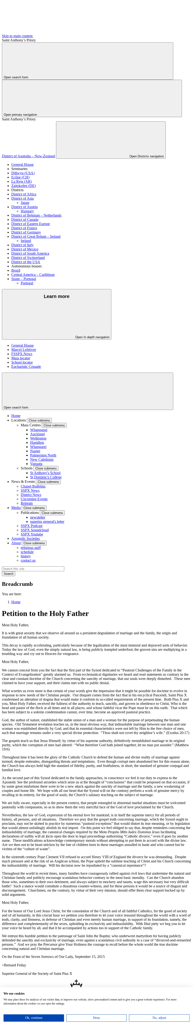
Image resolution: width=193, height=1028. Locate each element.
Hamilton (37, 443)
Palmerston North (43, 455)
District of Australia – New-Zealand (28, 156)
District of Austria (24, 207)
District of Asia (22, 198)
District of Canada (24, 220)
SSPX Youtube (32, 534)
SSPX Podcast (31, 526)
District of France (24, 228)
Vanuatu (36, 464)
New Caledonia (41, 459)
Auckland (37, 434)
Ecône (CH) (20, 177)
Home (15, 416)
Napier (35, 451)
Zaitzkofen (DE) (23, 186)
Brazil (15, 270)
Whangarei (38, 447)
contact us (28, 560)
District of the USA (25, 262)
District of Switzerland (28, 258)
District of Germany (26, 232)
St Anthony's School (45, 473)
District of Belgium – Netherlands (36, 215)
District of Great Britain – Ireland (35, 236)
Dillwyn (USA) (23, 173)
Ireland (26, 241)
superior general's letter (47, 522)
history (26, 556)
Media (16, 508)
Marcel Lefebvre (23, 350)
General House (22, 165)
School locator (22, 362)
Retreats (27, 503)
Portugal (27, 283)
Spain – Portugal (23, 279)
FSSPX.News (21, 354)
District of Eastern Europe (30, 224)
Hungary (27, 211)
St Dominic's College (46, 477)
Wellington (38, 438)
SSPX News (30, 490)
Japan (25, 203)
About (16, 543)
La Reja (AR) (21, 181)
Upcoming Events (34, 499)
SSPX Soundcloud (35, 530)
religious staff (31, 548)
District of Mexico (24, 249)
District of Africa (23, 194)
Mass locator (20, 358)
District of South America (30, 253)
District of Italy (22, 245)
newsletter (37, 517)
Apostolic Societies (25, 538)
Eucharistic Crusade (26, 367)
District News (31, 495)
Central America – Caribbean (33, 275)
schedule (27, 552)
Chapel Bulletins (33, 486)
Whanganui (38, 430)
